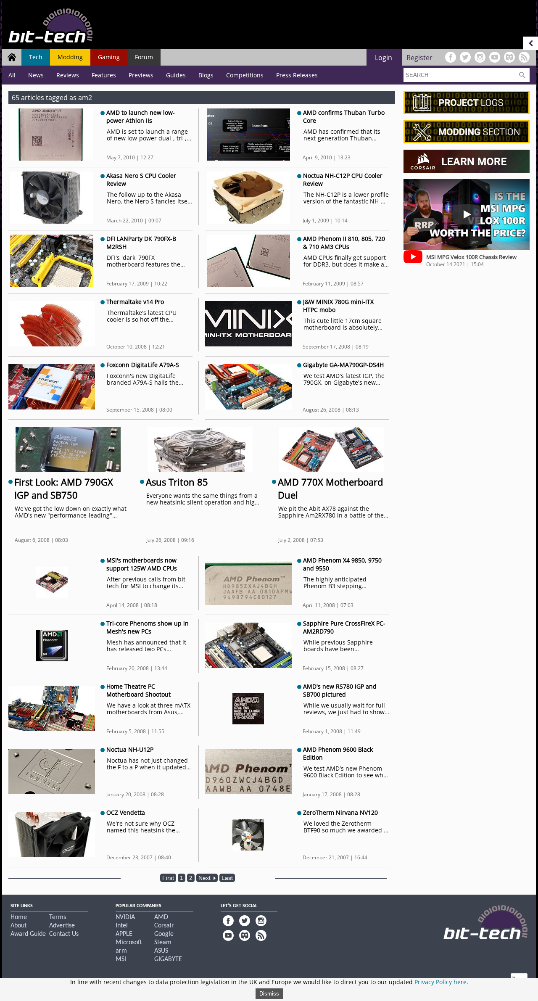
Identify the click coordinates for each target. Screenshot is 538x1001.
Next (205, 877)
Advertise (62, 925)
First (168, 877)
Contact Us (64, 934)
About (18, 925)
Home (19, 917)
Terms (57, 917)
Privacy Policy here (440, 982)
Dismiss (269, 993)
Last (227, 877)
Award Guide (28, 934)
